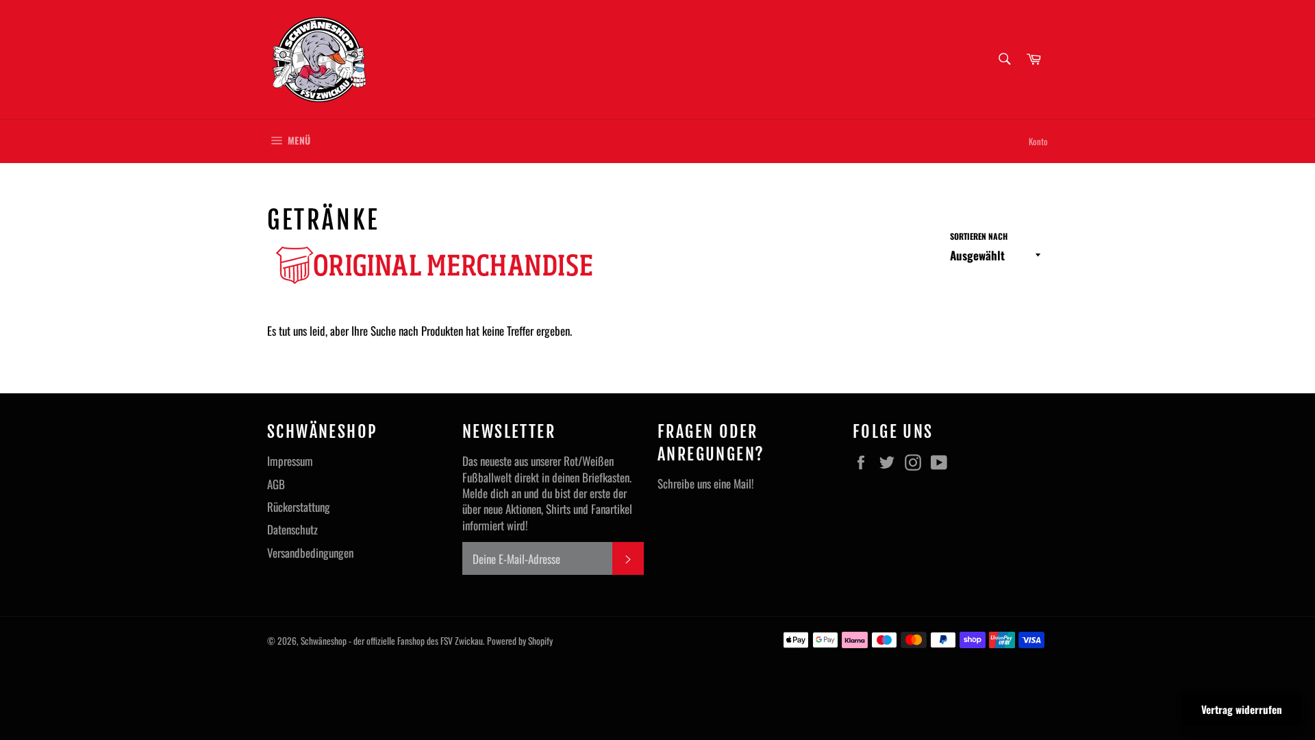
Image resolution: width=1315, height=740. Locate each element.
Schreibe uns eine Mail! (706, 483)
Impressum (290, 460)
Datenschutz (292, 529)
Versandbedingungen (310, 552)
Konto (1038, 141)
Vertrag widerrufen (1241, 709)
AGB (276, 484)
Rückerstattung (298, 506)
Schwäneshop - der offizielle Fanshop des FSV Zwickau (392, 641)
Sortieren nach (978, 236)
